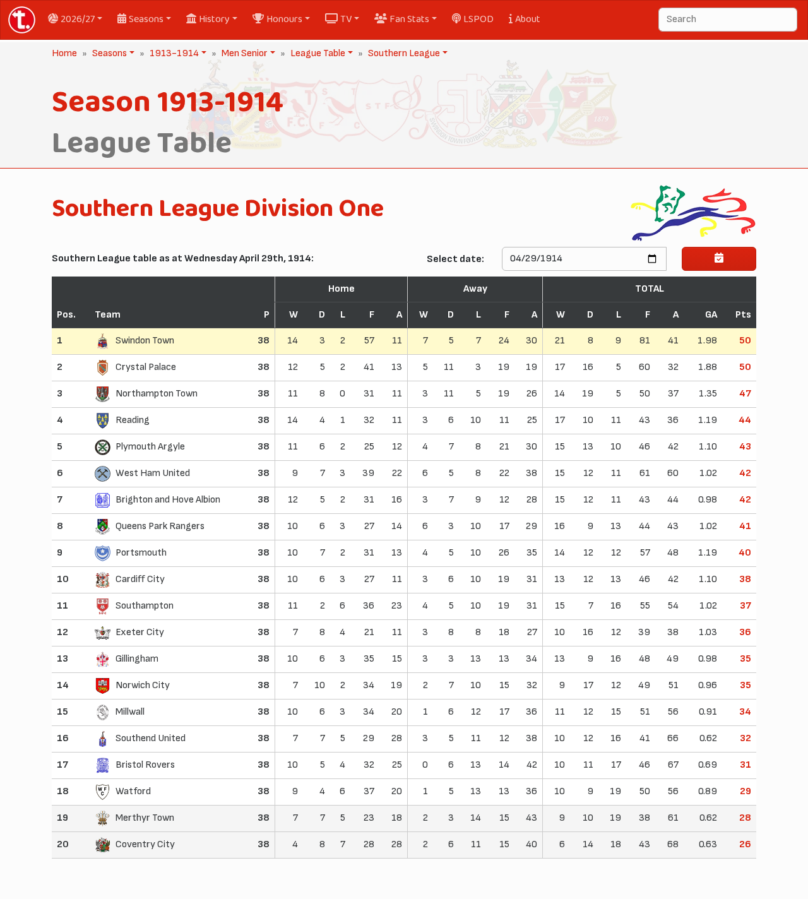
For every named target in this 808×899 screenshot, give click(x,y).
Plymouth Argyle (150, 447)
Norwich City (143, 685)
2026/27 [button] (78, 19)
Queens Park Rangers (160, 526)
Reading (133, 420)
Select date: (455, 259)
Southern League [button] (402, 53)
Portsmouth (141, 553)
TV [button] (346, 19)
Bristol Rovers (145, 765)
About (527, 19)
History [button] (214, 19)
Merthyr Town (145, 818)
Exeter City (140, 632)
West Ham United (153, 473)
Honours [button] (284, 19)
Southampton (145, 606)
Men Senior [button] (243, 53)
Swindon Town (145, 341)
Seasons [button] (146, 19)
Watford (133, 791)
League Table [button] (316, 53)
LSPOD (478, 19)
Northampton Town (157, 394)
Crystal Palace (146, 367)
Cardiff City (140, 579)
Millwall (130, 712)
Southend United (151, 738)
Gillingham (137, 659)
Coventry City (145, 844)
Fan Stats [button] (409, 19)
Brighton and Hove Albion (168, 500)
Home (64, 53)
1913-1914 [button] (173, 53)
